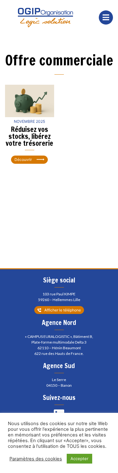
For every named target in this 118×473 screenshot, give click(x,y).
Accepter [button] (79, 458)
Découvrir (23, 159)
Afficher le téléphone (62, 310)
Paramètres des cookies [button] (35, 459)
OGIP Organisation (45, 17)
